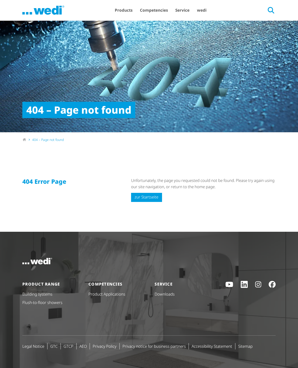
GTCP (68, 346)
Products (123, 10)
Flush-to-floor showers (42, 302)
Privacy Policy (104, 346)
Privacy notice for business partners (154, 346)
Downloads (165, 294)
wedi (202, 10)
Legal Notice (33, 346)
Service (182, 10)
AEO (83, 346)
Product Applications (106, 294)
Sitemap (245, 346)
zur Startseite (146, 197)
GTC (54, 346)
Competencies (154, 10)
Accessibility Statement (212, 346)
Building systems (37, 294)
